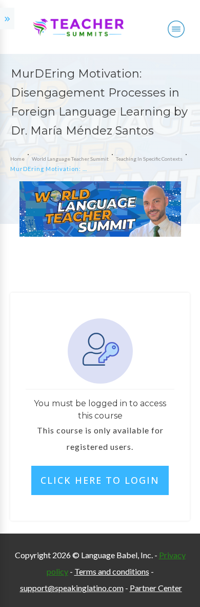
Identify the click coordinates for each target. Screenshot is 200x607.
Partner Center (156, 588)
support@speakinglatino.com (72, 588)
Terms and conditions (111, 571)
